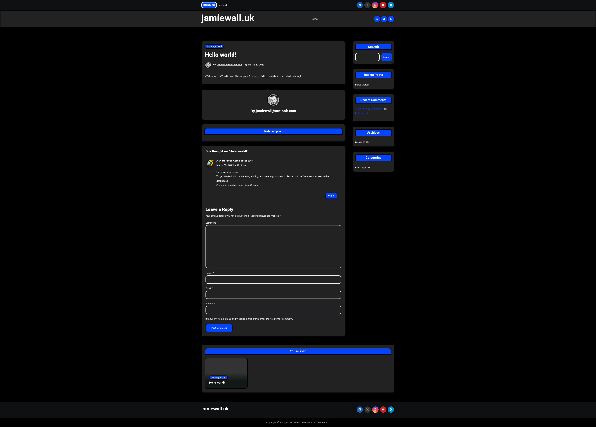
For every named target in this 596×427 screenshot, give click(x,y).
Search (373, 46)
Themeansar (322, 422)
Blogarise (307, 422)
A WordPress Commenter (231, 160)
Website (210, 303)
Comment (211, 223)
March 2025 (362, 142)
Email (209, 288)
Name (209, 273)
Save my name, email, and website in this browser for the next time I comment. (250, 319)
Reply (331, 195)
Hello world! (362, 84)
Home (314, 19)
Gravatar (254, 185)
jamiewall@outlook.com (229, 64)
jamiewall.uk (227, 18)
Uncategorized (214, 46)
